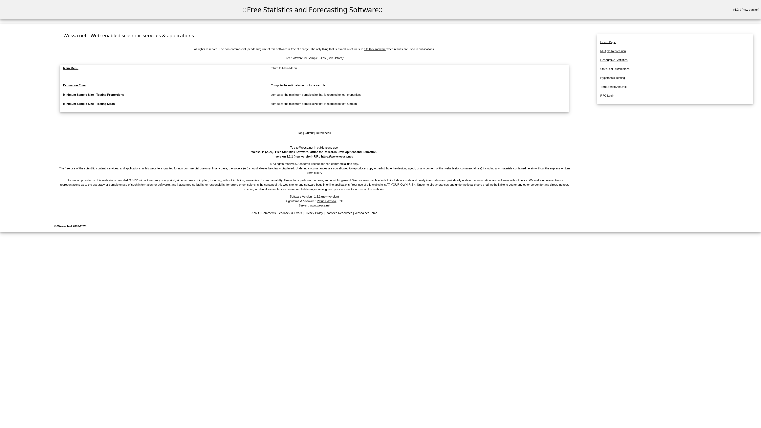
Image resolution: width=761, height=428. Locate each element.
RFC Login (607, 95)
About (255, 213)
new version (750, 9)
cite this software (375, 49)
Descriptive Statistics (614, 60)
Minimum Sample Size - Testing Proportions (93, 94)
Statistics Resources (338, 213)
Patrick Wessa (326, 201)
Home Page (608, 42)
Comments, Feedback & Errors (281, 213)
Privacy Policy (313, 213)
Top (300, 133)
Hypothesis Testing (612, 77)
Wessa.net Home (366, 213)
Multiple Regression (613, 51)
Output (309, 133)
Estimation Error (74, 85)
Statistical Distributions (615, 69)
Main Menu (70, 68)
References (323, 133)
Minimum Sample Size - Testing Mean (89, 103)
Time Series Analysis (613, 86)
